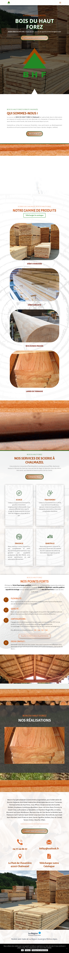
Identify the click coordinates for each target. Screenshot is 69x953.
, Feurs (51, 807)
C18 (35, 630)
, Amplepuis (17, 807)
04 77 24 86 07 (34, 134)
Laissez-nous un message (34, 831)
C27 (42, 630)
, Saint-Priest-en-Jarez (24, 817)
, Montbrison (24, 812)
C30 (46, 630)
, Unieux (31, 820)
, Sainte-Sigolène (38, 817)
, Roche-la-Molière (51, 812)
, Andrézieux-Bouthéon (30, 807)
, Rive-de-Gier (40, 812)
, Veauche (37, 820)
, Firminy (57, 807)
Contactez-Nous (34, 477)
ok (22, 950)
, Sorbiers (47, 817)
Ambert (10, 807)
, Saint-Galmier (18, 815)
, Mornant (32, 812)
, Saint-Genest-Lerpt (30, 815)
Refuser (27, 950)
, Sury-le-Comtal (56, 817)
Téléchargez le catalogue (34, 215)
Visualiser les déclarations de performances (34, 636)
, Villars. (43, 820)
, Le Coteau (57, 810)
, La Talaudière (31, 810)
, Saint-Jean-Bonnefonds (46, 815)
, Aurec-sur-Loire (43, 807)
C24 (39, 630)
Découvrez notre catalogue (34, 38)
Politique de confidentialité (39, 950)
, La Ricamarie (21, 810)
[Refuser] (67, 948)
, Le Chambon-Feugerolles (45, 810)
